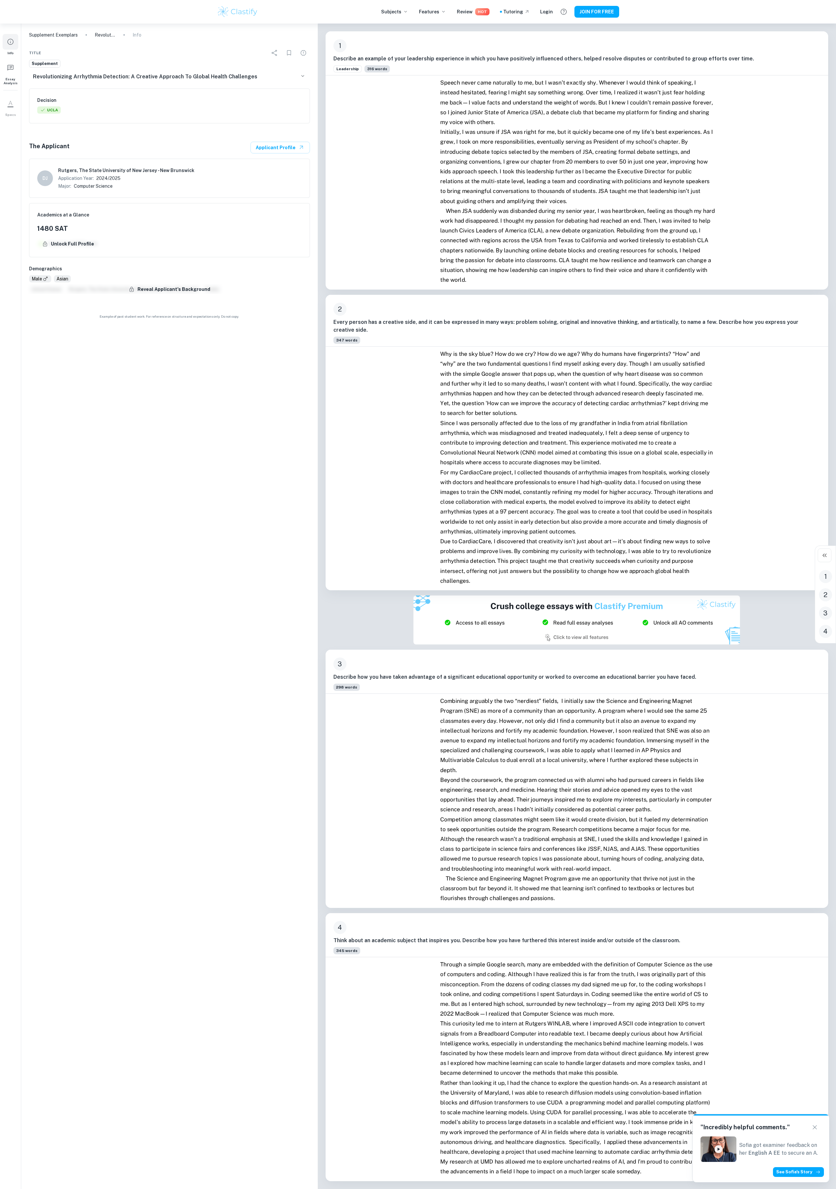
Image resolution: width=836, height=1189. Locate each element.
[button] (10, 44)
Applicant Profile (276, 147)
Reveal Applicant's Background (173, 289)
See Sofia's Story (794, 1171)
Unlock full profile (72, 243)
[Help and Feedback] (563, 11)
